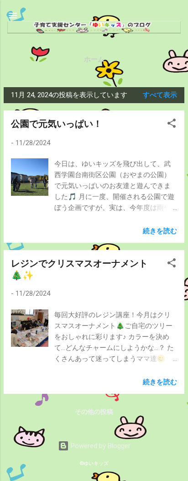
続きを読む (160, 231)
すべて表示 (160, 95)
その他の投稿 (94, 411)
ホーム (94, 59)
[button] (171, 125)
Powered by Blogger (100, 446)
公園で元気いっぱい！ (56, 123)
